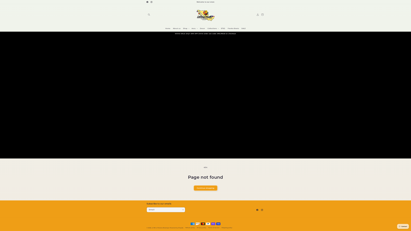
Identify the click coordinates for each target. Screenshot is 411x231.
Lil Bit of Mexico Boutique (160, 228)
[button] (149, 14)
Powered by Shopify (176, 228)
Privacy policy (201, 227)
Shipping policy (227, 227)
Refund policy (190, 227)
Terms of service (213, 227)
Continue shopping (205, 188)
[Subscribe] (182, 209)
